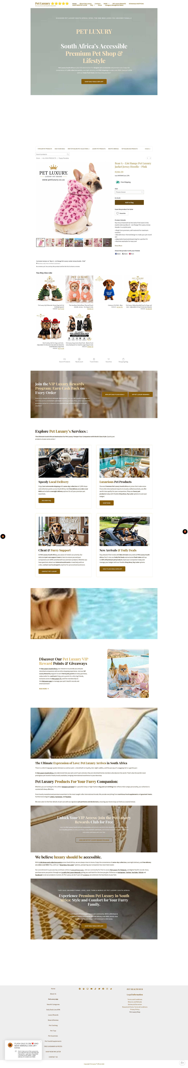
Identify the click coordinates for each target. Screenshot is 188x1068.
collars (52, 797)
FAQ (91, 5)
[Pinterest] (80, 989)
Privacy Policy (134, 1009)
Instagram (121, 872)
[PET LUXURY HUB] (84, 989)
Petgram (123, 870)
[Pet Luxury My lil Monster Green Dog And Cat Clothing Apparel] (50, 289)
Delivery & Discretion (135, 1004)
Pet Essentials (53, 1036)
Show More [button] (118, 246)
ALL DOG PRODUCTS (49, 158)
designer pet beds (68, 787)
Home (74, 3)
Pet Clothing (53, 1025)
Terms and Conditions (134, 999)
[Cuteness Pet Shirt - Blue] (108, 289)
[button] (108, 3)
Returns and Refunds (135, 1002)
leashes (68, 797)
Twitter (128, 872)
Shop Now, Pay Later (67, 865)
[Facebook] (103, 989)
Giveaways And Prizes (136, 3)
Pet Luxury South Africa (49, 669)
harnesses (58, 797)
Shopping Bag (123, 362)
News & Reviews (53, 1020)
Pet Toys (53, 1031)
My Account (79, 362)
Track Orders (94, 362)
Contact (97, 3)
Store (100, 5)
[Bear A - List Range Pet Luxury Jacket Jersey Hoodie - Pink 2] (59, 242)
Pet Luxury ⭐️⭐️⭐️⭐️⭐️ (52, 3)
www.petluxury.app (77, 870)
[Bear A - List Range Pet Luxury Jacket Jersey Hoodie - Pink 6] (97, 242)
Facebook (38, 875)
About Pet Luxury (86, 3)
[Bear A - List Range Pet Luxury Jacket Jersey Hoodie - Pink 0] (40, 242)
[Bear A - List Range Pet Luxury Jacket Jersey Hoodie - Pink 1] (50, 242)
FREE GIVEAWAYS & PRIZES (53, 1046)
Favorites (109, 362)
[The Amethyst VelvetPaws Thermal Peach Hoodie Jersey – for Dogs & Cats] (79, 289)
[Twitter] (99, 989)
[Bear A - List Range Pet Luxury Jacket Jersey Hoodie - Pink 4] (78, 242)
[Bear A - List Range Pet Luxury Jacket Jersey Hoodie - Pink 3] (69, 242)
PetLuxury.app (47, 681)
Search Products (64, 362)
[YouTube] (91, 989)
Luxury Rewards (53, 1015)
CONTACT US (53, 1057)
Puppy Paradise (64, 158)
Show (2, 536)
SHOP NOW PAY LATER (79, 5)
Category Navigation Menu (114, 5)
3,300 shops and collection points (50, 862)
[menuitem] (147, 158)
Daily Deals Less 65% (53, 1010)
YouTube (135, 872)
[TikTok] (95, 989)
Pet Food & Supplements (53, 1041)
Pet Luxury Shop (134, 1012)
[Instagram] (107, 989)
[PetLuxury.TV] (87, 989)
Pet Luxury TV (56, 679)
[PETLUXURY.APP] (111, 989)
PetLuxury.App (53, 999)
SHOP (105, 3)
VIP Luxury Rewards (119, 3)
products (86, 875)
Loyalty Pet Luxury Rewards (70, 872)
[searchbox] (52, 154)
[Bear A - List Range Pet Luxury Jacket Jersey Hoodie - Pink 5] (88, 242)
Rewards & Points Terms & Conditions (134, 1007)
